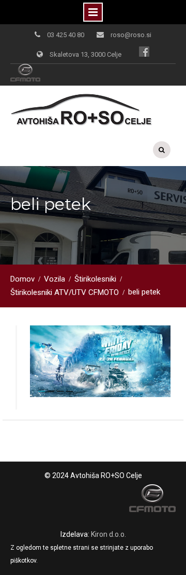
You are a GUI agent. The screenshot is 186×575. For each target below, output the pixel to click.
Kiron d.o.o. (108, 534)
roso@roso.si (131, 35)
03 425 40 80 (65, 35)
